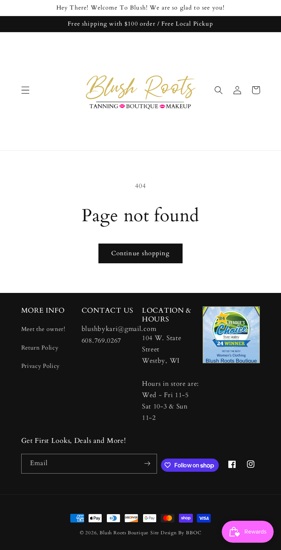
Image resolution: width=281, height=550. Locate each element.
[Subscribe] (147, 464)
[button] (25, 90)
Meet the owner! (43, 329)
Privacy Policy (40, 366)
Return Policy (40, 348)
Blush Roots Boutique (124, 533)
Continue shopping (140, 253)
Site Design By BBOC (175, 533)
